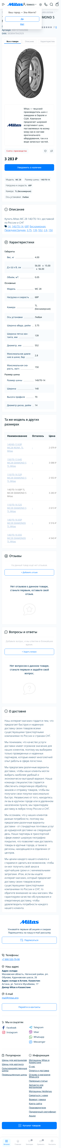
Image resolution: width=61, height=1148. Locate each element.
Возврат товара (37, 1099)
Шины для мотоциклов (14, 1060)
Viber (36, 1031)
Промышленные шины (14, 1074)
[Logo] (15, 4)
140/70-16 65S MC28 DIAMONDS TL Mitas (16, 538)
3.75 (29, 230)
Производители (37, 1107)
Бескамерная (38, 226)
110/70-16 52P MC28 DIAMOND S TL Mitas (16, 478)
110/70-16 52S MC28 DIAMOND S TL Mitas (16, 508)
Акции (32, 1115)
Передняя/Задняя (15, 230)
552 (40, 230)
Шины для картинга (13, 1064)
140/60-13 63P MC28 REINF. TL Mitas (15, 447)
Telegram (38, 1027)
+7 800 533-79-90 (11, 959)
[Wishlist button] (45, 151)
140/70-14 (17, 226)
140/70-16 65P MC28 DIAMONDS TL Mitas (16, 523)
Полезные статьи (38, 1080)
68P (26, 226)
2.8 (45, 230)
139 (35, 230)
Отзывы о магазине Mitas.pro (39, 1075)
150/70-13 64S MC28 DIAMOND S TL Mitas (16, 462)
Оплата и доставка (39, 1070)
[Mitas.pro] (29, 922)
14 (9, 226)
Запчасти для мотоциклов (36, 1086)
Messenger (39, 1041)
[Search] (51, 4)
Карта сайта (35, 1103)
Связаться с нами (38, 1095)
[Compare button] (51, 150)
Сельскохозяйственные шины (14, 1069)
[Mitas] (14, 125)
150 (50, 230)
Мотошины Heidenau (40, 1091)
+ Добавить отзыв (29, 572)
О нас (32, 1066)
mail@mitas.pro (10, 997)
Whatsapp (39, 1036)
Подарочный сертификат (42, 1111)
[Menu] (3, 4)
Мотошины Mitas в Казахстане (39, 1061)
